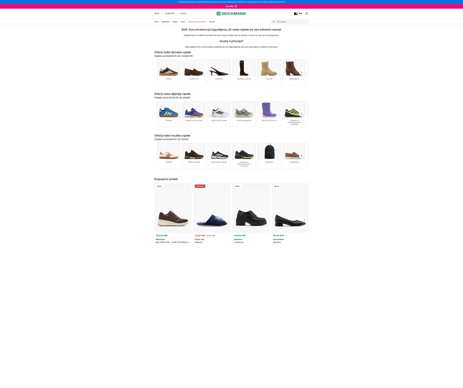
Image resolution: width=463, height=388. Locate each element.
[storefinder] (307, 13)
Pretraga (281, 22)
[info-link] (235, 6)
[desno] (304, 219)
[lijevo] (301, 72)
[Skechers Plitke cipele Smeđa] (172, 219)
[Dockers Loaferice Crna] (251, 219)
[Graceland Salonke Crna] (290, 219)
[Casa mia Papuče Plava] (212, 219)
